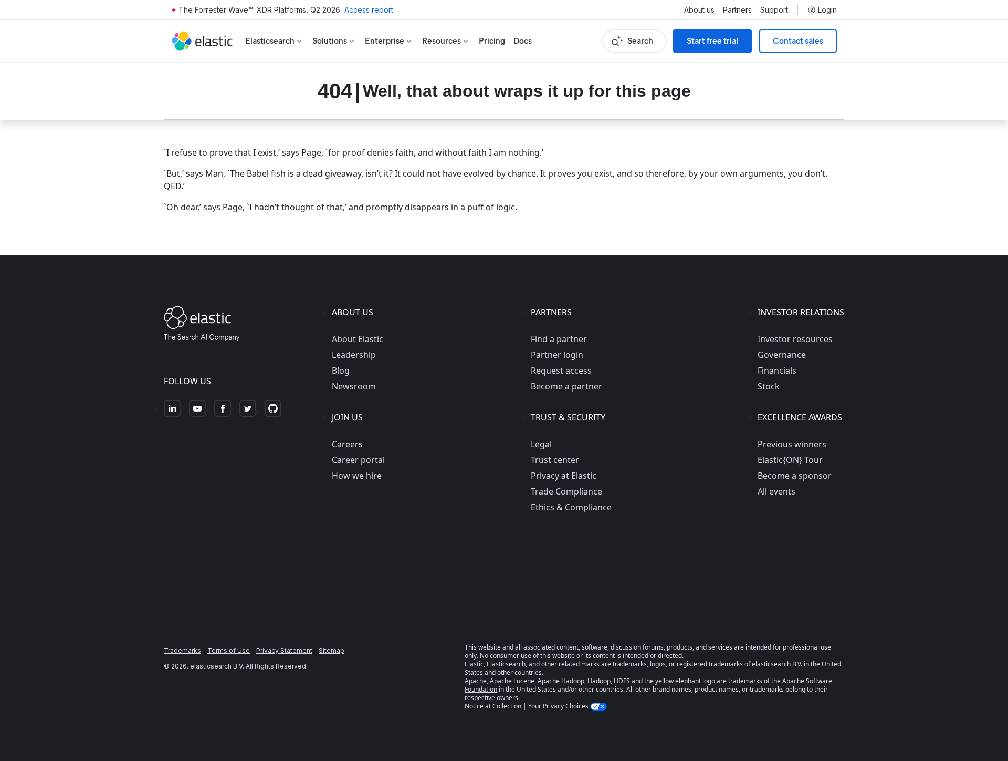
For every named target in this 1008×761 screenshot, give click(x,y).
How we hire (357, 475)
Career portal (358, 460)
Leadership (354, 355)
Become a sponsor (795, 475)
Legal (541, 444)
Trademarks (182, 650)
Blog (341, 370)
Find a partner (559, 339)
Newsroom (354, 386)
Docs (522, 41)
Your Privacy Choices (559, 706)
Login (827, 10)
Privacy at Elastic (563, 475)
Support (774, 10)
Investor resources (795, 339)
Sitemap (331, 650)
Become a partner (566, 386)
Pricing (492, 41)
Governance (782, 355)
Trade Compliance (566, 491)
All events (776, 491)
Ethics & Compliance (571, 507)
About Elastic (357, 339)
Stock (769, 386)
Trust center (555, 460)
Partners (737, 10)
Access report (368, 9)
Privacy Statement (284, 650)
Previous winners (792, 444)
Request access (561, 370)
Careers (347, 444)
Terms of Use (228, 650)
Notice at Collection (493, 706)
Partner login (557, 355)
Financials (777, 370)
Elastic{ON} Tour (790, 460)
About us (699, 10)
